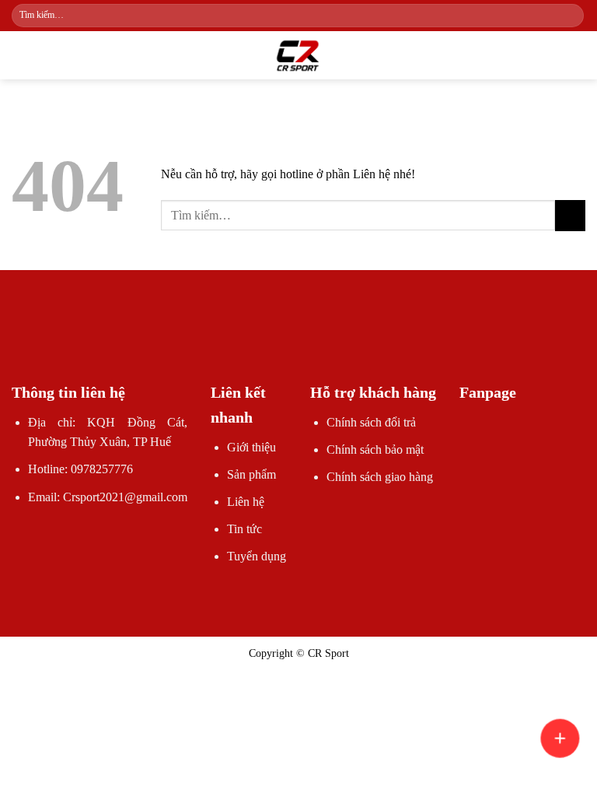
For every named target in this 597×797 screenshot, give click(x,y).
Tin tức (244, 528)
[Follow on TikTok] (270, 340)
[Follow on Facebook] (241, 340)
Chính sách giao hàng (379, 476)
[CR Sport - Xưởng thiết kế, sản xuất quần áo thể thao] (298, 55)
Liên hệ (245, 501)
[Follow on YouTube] (354, 340)
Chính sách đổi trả (371, 422)
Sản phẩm (251, 474)
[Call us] (326, 340)
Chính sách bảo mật (375, 449)
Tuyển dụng (256, 556)
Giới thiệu (251, 447)
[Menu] (21, 55)
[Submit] (571, 15)
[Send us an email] (298, 340)
